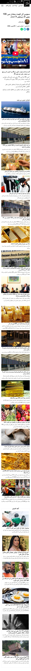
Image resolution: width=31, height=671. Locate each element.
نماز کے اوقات (11, 1)
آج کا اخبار (14, 6)
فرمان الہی (18, 1)
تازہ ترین (20, 6)
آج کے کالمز (8, 6)
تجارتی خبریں (20, 26)
